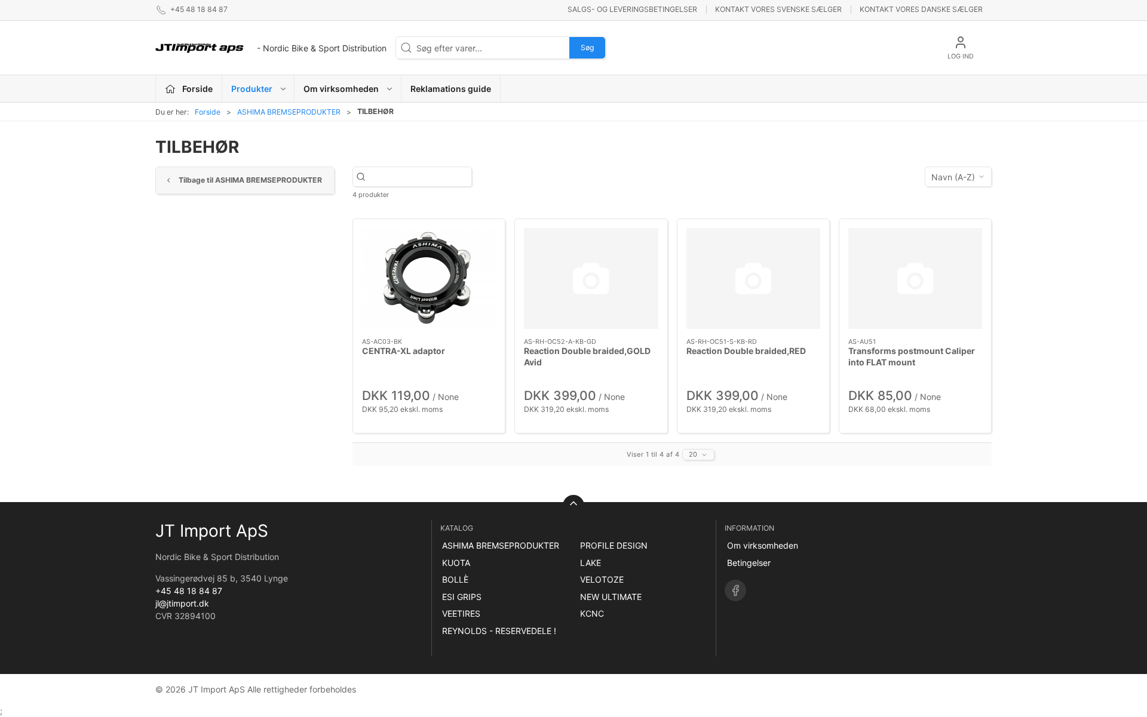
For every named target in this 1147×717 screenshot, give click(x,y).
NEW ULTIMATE (611, 597)
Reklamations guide (450, 89)
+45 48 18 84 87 (188, 591)
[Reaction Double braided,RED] (753, 278)
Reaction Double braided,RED (746, 351)
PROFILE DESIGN (614, 545)
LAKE (590, 563)
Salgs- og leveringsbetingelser (632, 9)
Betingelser (749, 563)
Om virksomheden (762, 545)
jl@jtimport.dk (182, 603)
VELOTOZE (602, 579)
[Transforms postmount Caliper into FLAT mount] (915, 278)
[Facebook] (735, 590)
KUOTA (456, 563)
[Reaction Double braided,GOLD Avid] (591, 278)
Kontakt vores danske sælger (921, 9)
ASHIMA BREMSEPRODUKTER (289, 111)
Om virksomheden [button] (341, 89)
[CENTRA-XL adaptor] (429, 278)
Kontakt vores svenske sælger (778, 9)
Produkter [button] (251, 89)
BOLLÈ (455, 579)
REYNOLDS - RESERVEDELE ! (499, 631)
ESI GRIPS (462, 597)
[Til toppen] (573, 505)
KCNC (592, 613)
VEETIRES (461, 613)
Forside (207, 111)
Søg (587, 47)
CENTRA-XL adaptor (403, 351)
